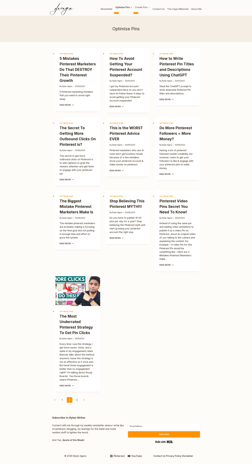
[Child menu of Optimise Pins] (116, 13)
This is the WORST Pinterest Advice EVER (126, 133)
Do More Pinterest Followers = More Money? (175, 133)
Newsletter (107, 9)
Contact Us (159, 9)
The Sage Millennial (177, 9)
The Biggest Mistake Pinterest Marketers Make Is (76, 206)
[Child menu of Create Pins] (135, 13)
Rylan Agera (67, 86)
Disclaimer (187, 456)
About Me (196, 9)
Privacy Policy (173, 456)
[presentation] (77, 291)
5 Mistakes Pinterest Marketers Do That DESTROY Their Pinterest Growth (78, 69)
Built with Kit (164, 441)
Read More (67, 105)
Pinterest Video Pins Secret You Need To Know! (173, 206)
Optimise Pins (66, 54)
